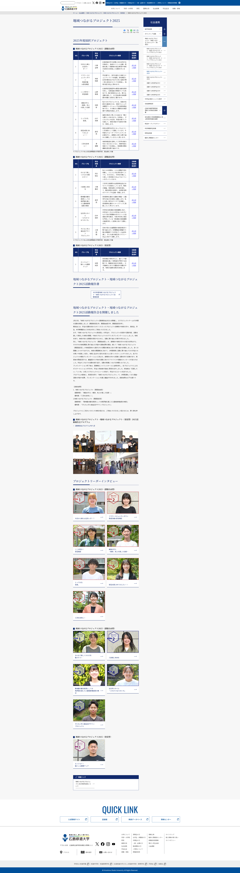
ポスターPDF (134, 66)
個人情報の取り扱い (172, 837)
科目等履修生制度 (150, 128)
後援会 (160, 864)
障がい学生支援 (154, 843)
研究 (138, 8)
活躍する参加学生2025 (153, 95)
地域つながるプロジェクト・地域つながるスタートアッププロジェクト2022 (154, 50)
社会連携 (156, 8)
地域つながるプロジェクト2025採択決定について (83, 783)
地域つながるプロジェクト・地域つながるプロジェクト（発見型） (106, 13)
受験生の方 (109, 3)
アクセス (78, 3)
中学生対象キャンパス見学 (153, 99)
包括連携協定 (149, 104)
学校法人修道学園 (80, 864)
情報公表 (151, 834)
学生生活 (166, 8)
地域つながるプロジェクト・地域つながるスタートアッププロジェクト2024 (154, 65)
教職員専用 (136, 852)
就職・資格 (176, 8)
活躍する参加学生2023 (153, 87)
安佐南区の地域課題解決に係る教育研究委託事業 (154, 118)
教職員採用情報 (172, 3)
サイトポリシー (171, 840)
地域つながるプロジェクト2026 (154, 78)
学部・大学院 (128, 8)
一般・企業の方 (140, 3)
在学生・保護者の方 (120, 3)
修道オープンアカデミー (152, 124)
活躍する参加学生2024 (153, 91)
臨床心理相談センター (152, 138)
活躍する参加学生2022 (153, 83)
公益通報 (151, 846)
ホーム (75, 13)
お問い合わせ (87, 3)
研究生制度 (148, 133)
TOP (225, 865)
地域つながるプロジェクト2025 (154, 72)
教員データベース (135, 819)
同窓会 (151, 864)
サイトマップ (170, 834)
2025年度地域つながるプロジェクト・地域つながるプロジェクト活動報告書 (104, 294)
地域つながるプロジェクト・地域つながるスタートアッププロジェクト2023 (154, 58)
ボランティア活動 (150, 34)
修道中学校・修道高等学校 (100, 864)
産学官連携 (148, 29)
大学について (115, 8)
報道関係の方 (151, 3)
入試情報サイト (74, 819)
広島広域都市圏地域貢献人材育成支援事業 (151, 110)
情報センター (166, 819)
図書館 (104, 819)
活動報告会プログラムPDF (84, 426)
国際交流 (146, 8)
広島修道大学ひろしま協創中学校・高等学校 (129, 864)
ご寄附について (161, 3)
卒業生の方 (131, 3)
